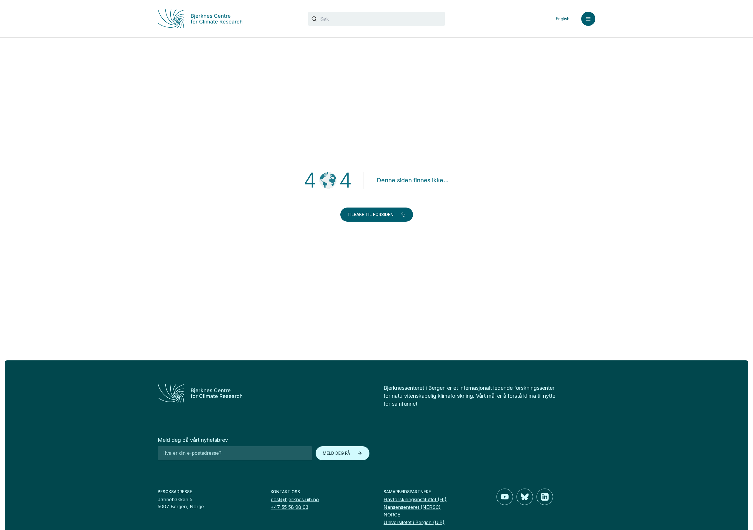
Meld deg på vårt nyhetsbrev (193, 440)
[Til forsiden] (226, 18)
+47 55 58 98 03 (289, 507)
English (562, 18)
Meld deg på (336, 453)
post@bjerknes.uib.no (295, 499)
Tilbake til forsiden (370, 214)
